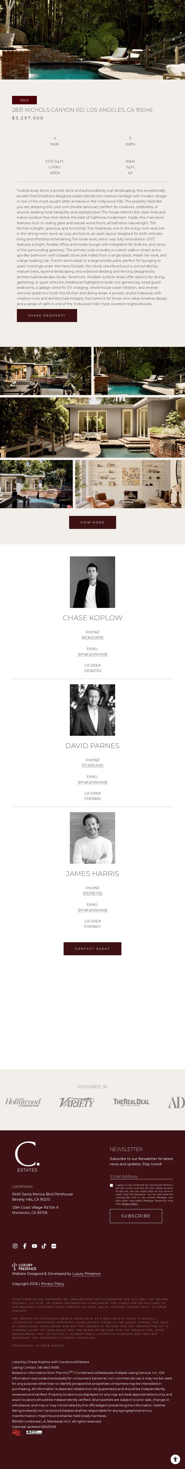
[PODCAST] (54, 1246)
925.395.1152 (92, 893)
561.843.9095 (92, 637)
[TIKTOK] (44, 1246)
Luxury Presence (86, 1273)
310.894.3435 (92, 765)
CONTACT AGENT (92, 948)
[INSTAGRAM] (15, 1246)
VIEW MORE (92, 522)
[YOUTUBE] (34, 1246)
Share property (47, 315)
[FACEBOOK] (25, 1246)
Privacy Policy (130, 1203)
